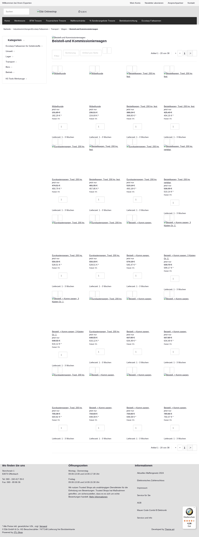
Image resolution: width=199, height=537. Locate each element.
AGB (139, 503)
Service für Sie (143, 495)
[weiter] (195, 53)
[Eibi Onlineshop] (47, 11)
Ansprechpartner (175, 3)
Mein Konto (135, 3)
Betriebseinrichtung (128, 21)
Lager (8, 56)
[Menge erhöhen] (69, 127)
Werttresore (19, 21)
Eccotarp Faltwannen (151, 21)
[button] (69, 11)
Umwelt (9, 51)
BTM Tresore (36, 21)
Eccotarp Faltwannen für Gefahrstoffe (23, 46)
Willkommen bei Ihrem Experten (17, 3)
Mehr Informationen (98, 497)
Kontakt (191, 3)
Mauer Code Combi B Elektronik (152, 510)
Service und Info (144, 518)
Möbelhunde (58, 106)
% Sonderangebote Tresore (102, 21)
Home (7, 21)
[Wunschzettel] (74, 11)
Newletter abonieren (154, 3)
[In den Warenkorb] (56, 133)
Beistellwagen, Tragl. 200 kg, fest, (142, 106)
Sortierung (70, 53)
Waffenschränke (77, 21)
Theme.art (169, 529)
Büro (8, 67)
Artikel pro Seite (90, 53)
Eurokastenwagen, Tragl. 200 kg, (67, 179)
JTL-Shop (18, 532)
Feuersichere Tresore (56, 21)
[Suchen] (27, 11)
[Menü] (194, 508)
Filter (56, 56)
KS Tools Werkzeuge (15, 78)
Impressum (142, 488)
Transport (10, 62)
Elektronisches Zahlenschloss (150, 480)
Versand (43, 526)
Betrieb (9, 72)
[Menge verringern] (56, 127)
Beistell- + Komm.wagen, (138, 255)
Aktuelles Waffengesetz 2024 (150, 473)
